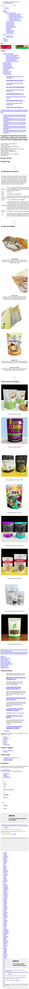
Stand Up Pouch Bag (5, 661)
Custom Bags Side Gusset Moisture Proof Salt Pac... (13, 687)
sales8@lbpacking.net (8, 3)
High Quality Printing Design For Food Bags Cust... (16, 678)
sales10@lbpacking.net (8, 789)
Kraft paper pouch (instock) (15, 14)
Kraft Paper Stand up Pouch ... (15, 80)
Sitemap (5, 774)
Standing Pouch (4, 666)
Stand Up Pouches (5, 665)
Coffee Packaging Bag (11, 26)
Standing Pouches (5, 667)
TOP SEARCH (6, 777)
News (4, 34)
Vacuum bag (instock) (14, 19)
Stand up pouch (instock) (14, 15)
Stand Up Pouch (10, 21)
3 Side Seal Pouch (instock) (15, 20)
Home (4, 10)
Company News (9, 37)
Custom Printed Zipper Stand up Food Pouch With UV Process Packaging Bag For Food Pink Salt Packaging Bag (14, 653)
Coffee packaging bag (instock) (16, 16)
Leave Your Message (5, 770)
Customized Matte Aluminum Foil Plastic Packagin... (14, 709)
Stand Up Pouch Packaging (7, 663)
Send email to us (4, 155)
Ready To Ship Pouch (11, 13)
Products (5, 11)
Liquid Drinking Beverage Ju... (15, 94)
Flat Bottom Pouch (10, 25)
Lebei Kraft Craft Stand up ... (14, 107)
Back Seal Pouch (10, 24)
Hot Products (6, 773)
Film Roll (8, 29)
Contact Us (5, 40)
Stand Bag (3, 656)
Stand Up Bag (4, 657)
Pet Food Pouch (9, 32)
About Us (5, 39)
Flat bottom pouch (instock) (15, 18)
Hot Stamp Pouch (10, 33)
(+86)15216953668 (7, 760)
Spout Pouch (9, 28)
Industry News (9, 35)
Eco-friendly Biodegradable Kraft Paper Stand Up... (16, 698)
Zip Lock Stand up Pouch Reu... (15, 87)
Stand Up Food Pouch (5, 658)
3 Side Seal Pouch (10, 23)
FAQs (4, 38)
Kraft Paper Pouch (10, 30)
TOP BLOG (6, 776)
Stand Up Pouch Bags (5, 662)
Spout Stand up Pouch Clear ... (15, 100)
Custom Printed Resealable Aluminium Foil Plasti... (14, 727)
